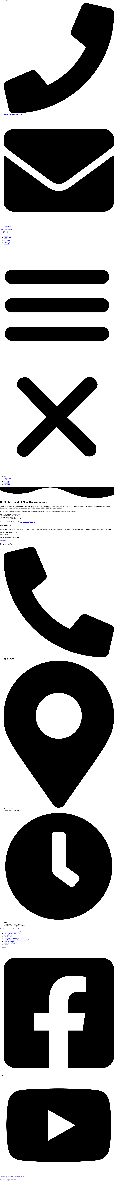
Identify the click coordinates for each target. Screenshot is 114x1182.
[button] (57, 360)
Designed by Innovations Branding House (12, 1176)
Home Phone (7, 237)
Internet (6, 236)
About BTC (7, 242)
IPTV (5, 239)
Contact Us (7, 244)
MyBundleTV (8, 240)
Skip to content (4, 1)
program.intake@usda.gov (27, 522)
